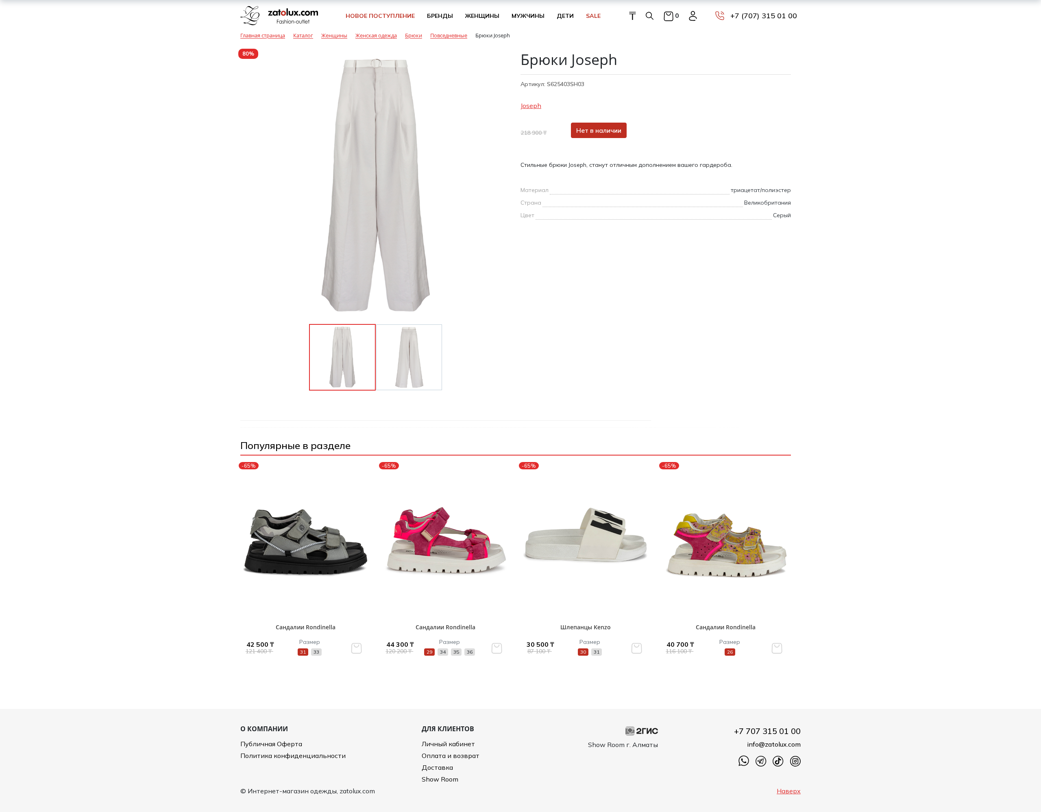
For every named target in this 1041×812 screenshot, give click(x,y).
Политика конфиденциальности (293, 756)
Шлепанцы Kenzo (585, 627)
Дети (565, 15)
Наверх (789, 791)
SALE (593, 15)
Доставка (437, 767)
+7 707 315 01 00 (767, 731)
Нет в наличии (598, 130)
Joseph (530, 106)
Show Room (440, 779)
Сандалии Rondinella (305, 627)
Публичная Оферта (271, 744)
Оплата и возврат (450, 756)
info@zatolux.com (774, 744)
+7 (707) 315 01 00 (763, 15)
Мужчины (528, 15)
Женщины (482, 15)
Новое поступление (380, 15)
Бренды (440, 15)
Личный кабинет (448, 744)
